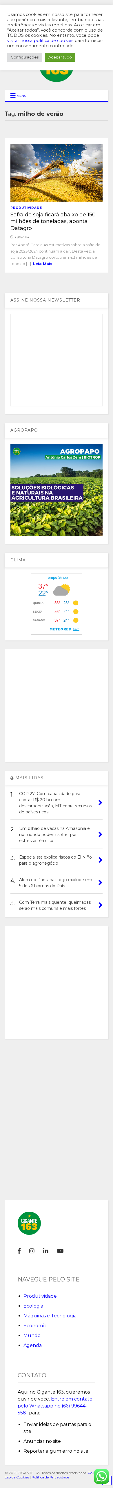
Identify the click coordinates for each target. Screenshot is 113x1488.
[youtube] (60, 1251)
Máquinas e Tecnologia (49, 1316)
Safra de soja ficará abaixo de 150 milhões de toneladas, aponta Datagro (53, 221)
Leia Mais (42, 263)
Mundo (32, 1335)
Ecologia (33, 1306)
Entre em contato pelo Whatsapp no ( (55, 1406)
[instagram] (31, 1251)
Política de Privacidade (50, 1477)
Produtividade (26, 208)
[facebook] (19, 1251)
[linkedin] (45, 1251)
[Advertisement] (56, 705)
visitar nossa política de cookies (40, 40)
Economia (34, 1325)
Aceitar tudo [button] (60, 57)
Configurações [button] (25, 57)
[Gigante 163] (56, 79)
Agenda (32, 1345)
